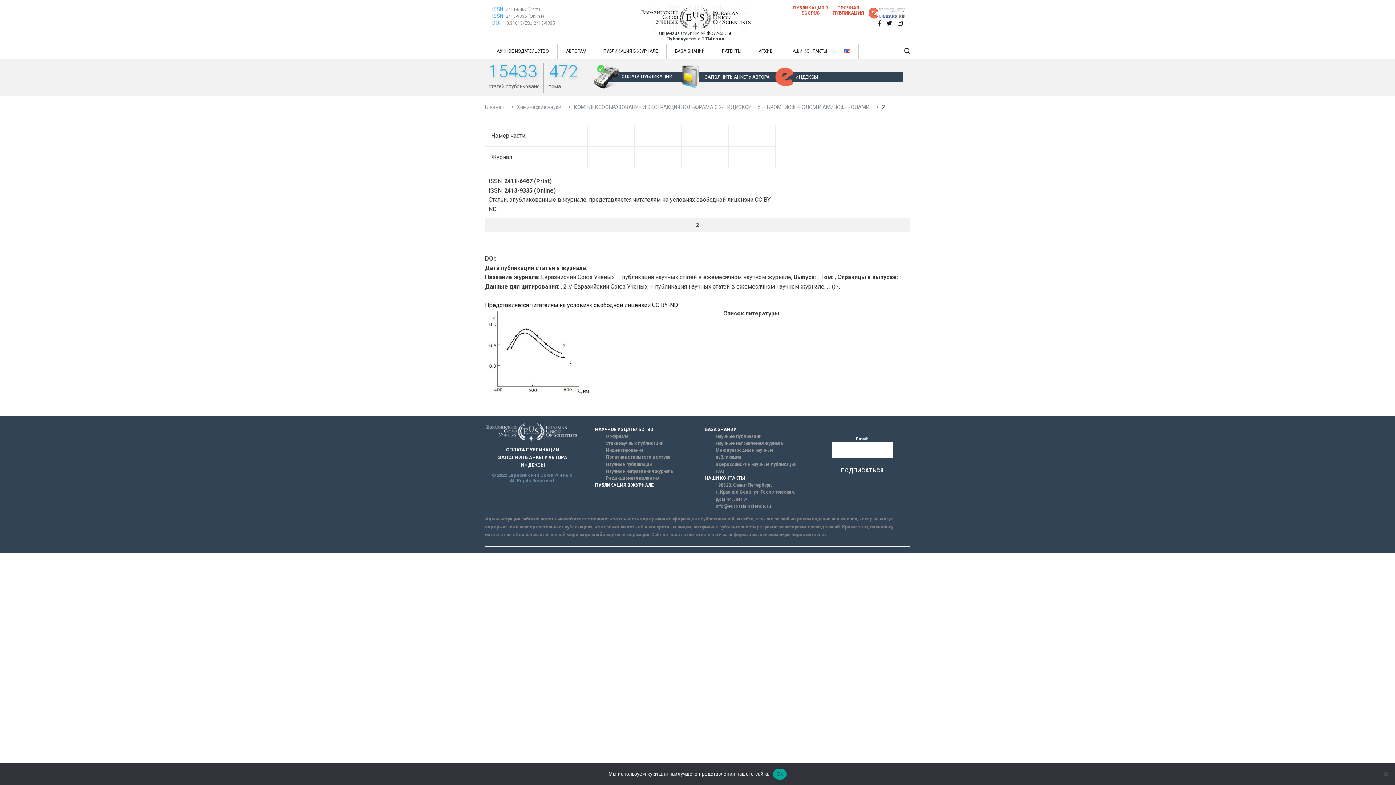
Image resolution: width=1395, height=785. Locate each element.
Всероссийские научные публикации (756, 464)
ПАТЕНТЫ (731, 51)
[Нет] (1386, 774)
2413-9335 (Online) (525, 16)
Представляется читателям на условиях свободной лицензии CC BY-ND (581, 305)
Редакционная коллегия (632, 478)
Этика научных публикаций (634, 443)
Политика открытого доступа (638, 457)
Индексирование (625, 450)
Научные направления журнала (639, 471)
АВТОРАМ (576, 51)
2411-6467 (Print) (523, 9)
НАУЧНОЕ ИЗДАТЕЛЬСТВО (521, 51)
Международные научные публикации (745, 454)
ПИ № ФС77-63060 (712, 33)
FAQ (720, 471)
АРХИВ (766, 51)
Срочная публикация (848, 10)
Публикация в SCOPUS (810, 10)
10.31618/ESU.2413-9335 (529, 23)
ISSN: (498, 9)
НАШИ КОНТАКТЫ (808, 51)
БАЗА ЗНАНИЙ (690, 51)
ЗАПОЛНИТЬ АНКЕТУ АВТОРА (737, 77)
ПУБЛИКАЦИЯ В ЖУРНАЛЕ (630, 51)
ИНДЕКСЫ (807, 77)
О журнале (617, 436)
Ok (780, 774)
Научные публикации (629, 464)
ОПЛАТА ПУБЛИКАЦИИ (647, 76)
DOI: (497, 23)
